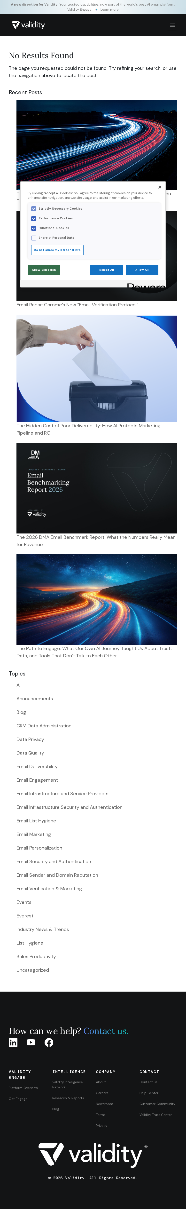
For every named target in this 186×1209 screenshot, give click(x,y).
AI (18, 685)
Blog (21, 712)
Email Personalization (39, 848)
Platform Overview (23, 1088)
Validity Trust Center (156, 1115)
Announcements (34, 698)
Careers (102, 1093)
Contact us (148, 1082)
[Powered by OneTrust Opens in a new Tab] (144, 284)
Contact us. (105, 1030)
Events (23, 902)
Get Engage (18, 1099)
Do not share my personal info (57, 250)
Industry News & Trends (42, 929)
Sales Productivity (36, 956)
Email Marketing (33, 834)
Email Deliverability (37, 766)
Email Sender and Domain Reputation (57, 875)
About (101, 1082)
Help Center (149, 1093)
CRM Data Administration (43, 726)
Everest (24, 916)
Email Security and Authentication (53, 861)
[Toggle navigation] (172, 25)
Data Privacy (30, 739)
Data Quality (30, 753)
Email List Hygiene (36, 821)
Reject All (106, 270)
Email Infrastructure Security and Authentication (69, 807)
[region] (93, 234)
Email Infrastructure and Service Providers (62, 793)
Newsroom (104, 1104)
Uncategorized (32, 970)
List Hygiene (29, 943)
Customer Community (157, 1104)
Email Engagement (37, 780)
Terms (101, 1115)
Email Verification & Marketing (49, 888)
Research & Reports (68, 1098)
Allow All (141, 270)
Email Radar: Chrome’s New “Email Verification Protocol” (77, 305)
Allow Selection (44, 270)
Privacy (101, 1125)
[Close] (160, 187)
